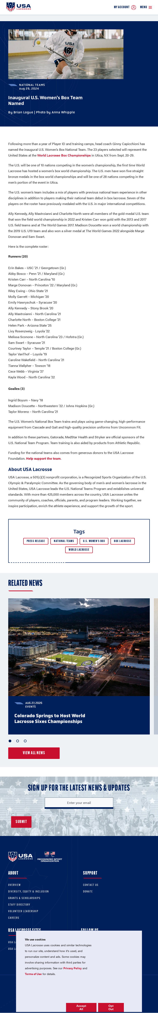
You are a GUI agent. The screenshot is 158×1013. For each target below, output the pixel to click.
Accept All (81, 1007)
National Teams (64, 541)
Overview (14, 885)
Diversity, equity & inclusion (28, 891)
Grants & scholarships (24, 898)
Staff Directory (19, 904)
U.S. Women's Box (94, 541)
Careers (13, 918)
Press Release (36, 541)
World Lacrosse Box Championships (64, 155)
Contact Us (91, 885)
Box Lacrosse (122, 541)
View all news (34, 753)
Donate (88, 891)
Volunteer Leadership (23, 911)
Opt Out (111, 1007)
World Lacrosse (79, 549)
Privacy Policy (72, 968)
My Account (122, 7)
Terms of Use (33, 974)
